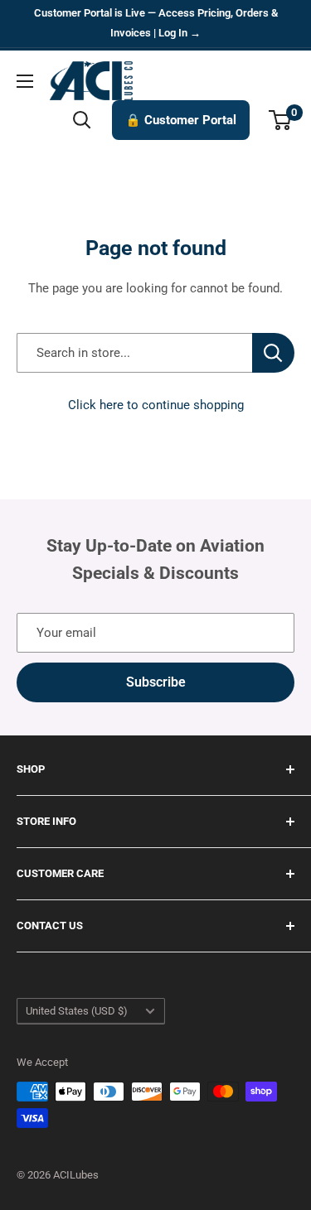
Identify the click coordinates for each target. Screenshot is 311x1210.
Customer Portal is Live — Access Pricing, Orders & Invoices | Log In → (156, 23)
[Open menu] (25, 81)
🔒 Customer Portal (180, 120)
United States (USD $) (77, 1011)
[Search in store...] (273, 353)
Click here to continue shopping (156, 405)
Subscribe (156, 682)
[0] (280, 120)
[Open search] (82, 120)
